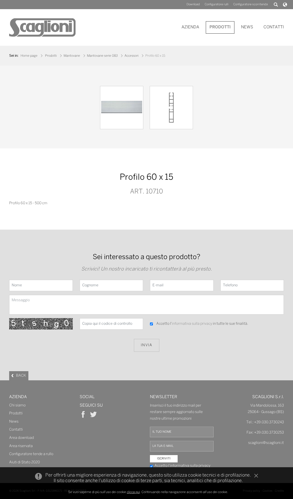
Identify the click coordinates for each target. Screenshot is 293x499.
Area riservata (21, 446)
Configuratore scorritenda (250, 4)
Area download (21, 438)
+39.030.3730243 (269, 422)
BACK (21, 375)
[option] (121, 109)
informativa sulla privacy (192, 323)
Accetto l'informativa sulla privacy (182, 465)
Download (193, 4)
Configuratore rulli (216, 4)
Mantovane (72, 55)
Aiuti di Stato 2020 (24, 462)
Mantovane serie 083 (102, 55)
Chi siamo (17, 405)
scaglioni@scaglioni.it (266, 443)
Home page (29, 55)
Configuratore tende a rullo (31, 454)
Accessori (131, 55)
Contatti (16, 429)
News (14, 421)
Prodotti (51, 55)
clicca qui (133, 492)
